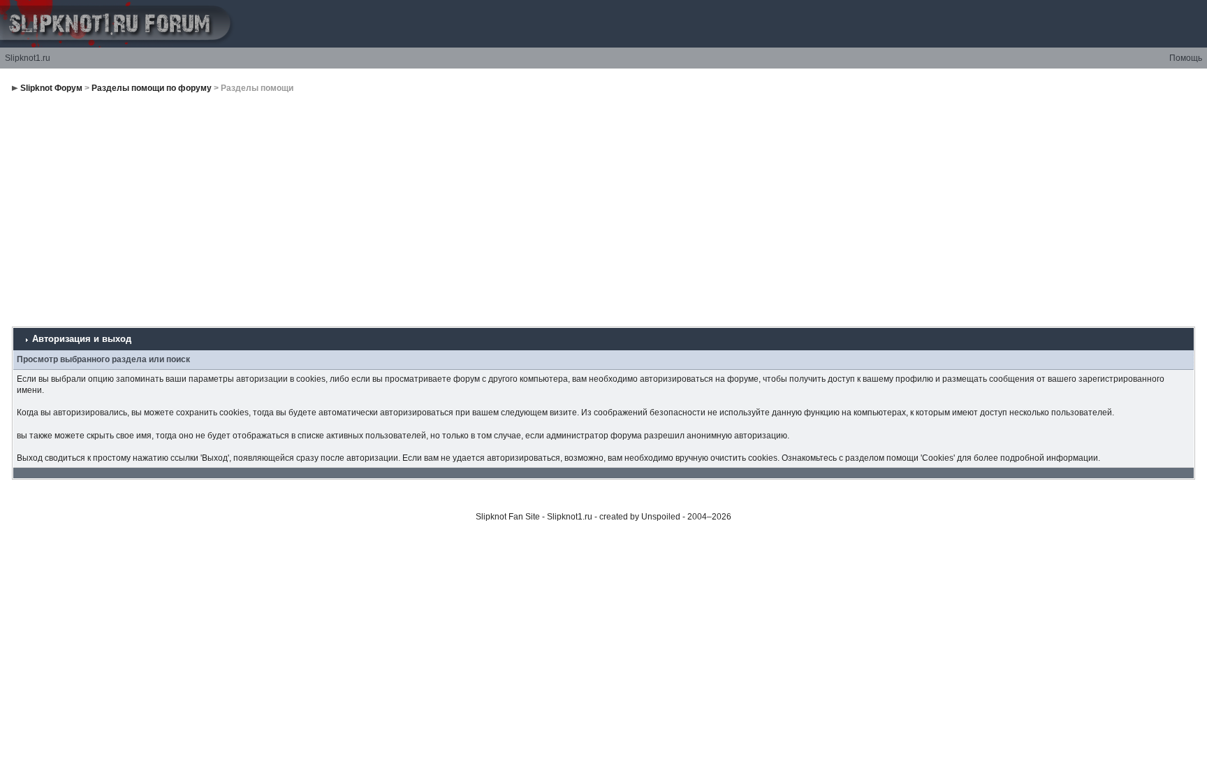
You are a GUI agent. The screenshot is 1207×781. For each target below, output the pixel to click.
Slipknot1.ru (27, 58)
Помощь (1185, 58)
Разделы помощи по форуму (152, 88)
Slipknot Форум (51, 88)
